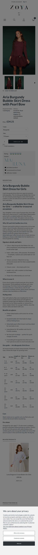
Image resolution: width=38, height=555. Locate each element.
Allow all (19, 543)
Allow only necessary (19, 533)
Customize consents (19, 538)
